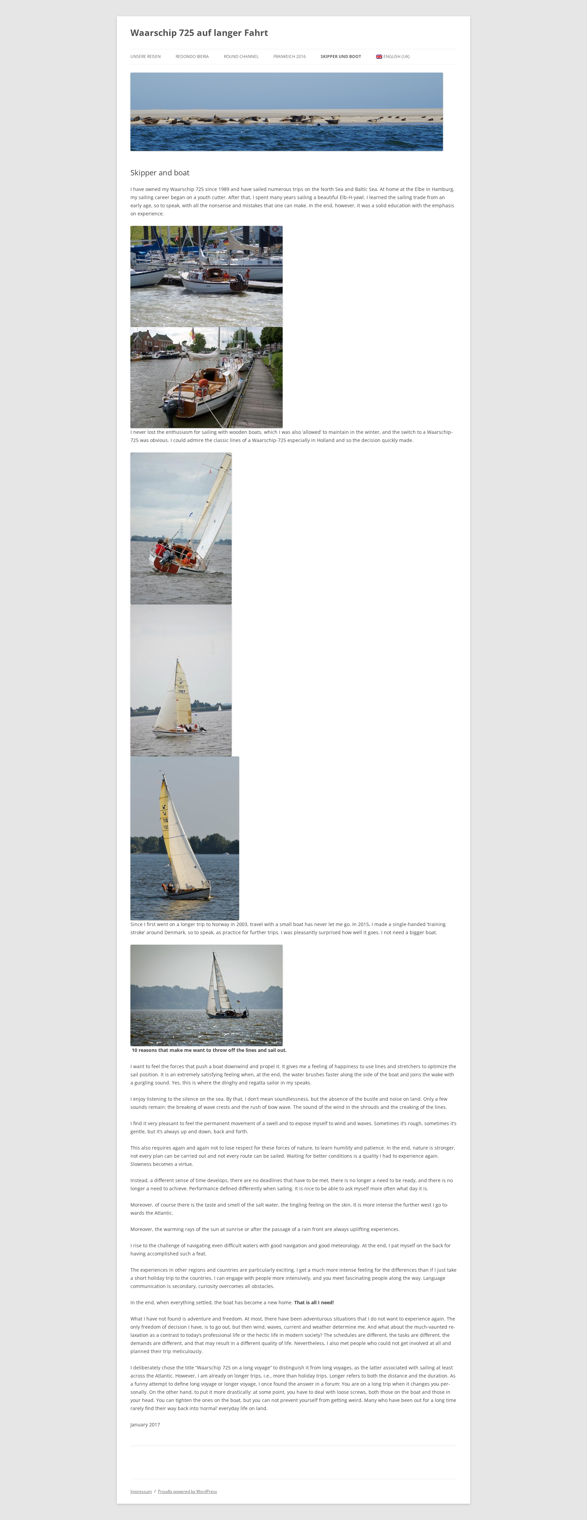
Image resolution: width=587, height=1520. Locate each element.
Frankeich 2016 (289, 56)
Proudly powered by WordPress (187, 1491)
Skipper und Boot (341, 56)
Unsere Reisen (145, 56)
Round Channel (241, 56)
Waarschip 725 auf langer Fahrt (199, 32)
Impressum (141, 1491)
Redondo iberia (192, 56)
